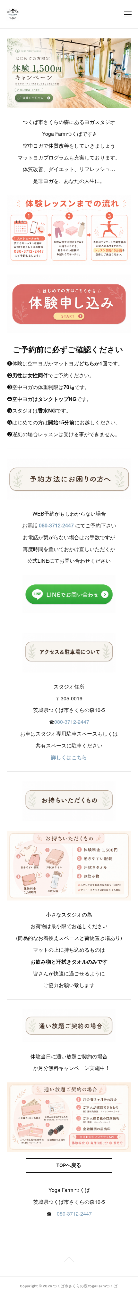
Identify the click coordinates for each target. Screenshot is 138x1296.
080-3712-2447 (56, 525)
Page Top (69, 1260)
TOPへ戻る (68, 1165)
